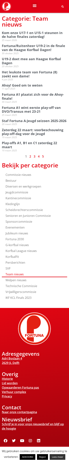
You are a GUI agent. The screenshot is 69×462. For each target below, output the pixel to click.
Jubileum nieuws (17, 233)
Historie (7, 379)
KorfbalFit (12, 257)
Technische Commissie (21, 286)
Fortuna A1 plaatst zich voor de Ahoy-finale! (33, 96)
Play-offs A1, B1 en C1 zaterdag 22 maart (29, 145)
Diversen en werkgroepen (23, 186)
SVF (8, 268)
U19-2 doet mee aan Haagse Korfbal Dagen (31, 61)
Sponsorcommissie (19, 222)
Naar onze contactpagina (19, 412)
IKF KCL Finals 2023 (18, 298)
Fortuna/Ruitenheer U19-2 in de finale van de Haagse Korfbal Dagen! (33, 48)
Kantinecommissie (18, 198)
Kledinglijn (13, 204)
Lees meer (57, 457)
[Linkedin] (38, 440)
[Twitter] (13, 440)
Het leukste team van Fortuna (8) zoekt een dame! (29, 74)
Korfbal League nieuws (21, 251)
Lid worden (10, 383)
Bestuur (11, 181)
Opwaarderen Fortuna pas (20, 388)
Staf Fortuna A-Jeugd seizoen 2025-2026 (34, 121)
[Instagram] (30, 440)
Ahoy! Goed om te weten (22, 85)
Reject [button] (42, 457)
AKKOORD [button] (27, 457)
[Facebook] (5, 440)
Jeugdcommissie (17, 192)
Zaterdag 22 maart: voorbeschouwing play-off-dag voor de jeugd (32, 132)
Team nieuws (15, 274)
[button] (34, 6)
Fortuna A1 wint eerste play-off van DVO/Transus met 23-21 (31, 109)
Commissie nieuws (18, 175)
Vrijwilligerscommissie (21, 292)
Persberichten (15, 263)
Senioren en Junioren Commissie (28, 216)
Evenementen (15, 227)
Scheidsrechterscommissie (24, 210)
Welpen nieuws (16, 280)
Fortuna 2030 (15, 239)
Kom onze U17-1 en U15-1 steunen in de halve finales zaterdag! (32, 35)
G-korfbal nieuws (17, 245)
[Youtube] (22, 440)
